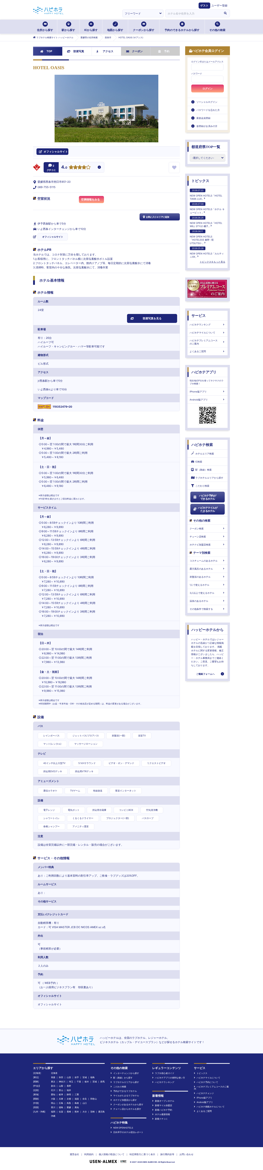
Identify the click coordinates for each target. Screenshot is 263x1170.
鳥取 (69, 1103)
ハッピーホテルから (207, 630)
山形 (69, 1077)
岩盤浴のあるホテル (200, 576)
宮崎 (92, 1111)
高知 (77, 1107)
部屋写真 (78, 51)
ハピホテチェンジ (205, 1093)
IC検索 (198, 461)
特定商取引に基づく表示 (142, 1154)
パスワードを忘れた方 (208, 110)
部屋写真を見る (152, 318)
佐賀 (61, 1111)
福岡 (53, 1111)
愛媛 (69, 1107)
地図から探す (115, 30)
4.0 (64, 167)
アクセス (108, 51)
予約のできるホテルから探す (182, 30)
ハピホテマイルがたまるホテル (207, 509)
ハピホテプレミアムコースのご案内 (204, 342)
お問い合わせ (186, 1154)
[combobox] (193, 13)
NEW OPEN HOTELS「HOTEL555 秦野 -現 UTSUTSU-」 (202, 237)
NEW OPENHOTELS (123, 1127)
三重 (77, 1094)
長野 (69, 1086)
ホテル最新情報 (162, 1114)
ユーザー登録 (219, 5)
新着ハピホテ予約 (163, 1109)
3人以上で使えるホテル (202, 592)
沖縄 (53, 1116)
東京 (53, 1081)
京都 (69, 1098)
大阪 (53, 1098)
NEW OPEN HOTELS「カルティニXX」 (207, 252)
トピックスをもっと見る (212, 261)
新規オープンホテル (164, 1101)
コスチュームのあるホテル (204, 560)
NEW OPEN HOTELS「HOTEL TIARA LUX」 (206, 194)
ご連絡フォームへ (205, 673)
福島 (92, 1077)
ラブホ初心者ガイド (164, 1073)
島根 (77, 1103)
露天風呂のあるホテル (201, 568)
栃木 (87, 1081)
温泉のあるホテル (199, 600)
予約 (166, 51)
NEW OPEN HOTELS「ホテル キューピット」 (207, 208)
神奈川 (62, 1081)
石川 (53, 1090)
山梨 (61, 1086)
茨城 (94, 1081)
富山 (61, 1090)
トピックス (200, 181)
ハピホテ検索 (202, 445)
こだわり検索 (202, 485)
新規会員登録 (203, 118)
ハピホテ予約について (207, 1082)
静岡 (69, 1094)
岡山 (53, 1103)
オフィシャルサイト (52, 236)
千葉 (79, 1081)
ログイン (208, 88)
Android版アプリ (199, 399)
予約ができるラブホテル (125, 1091)
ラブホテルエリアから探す (209, 477)
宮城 (84, 1077)
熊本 (77, 1111)
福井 (69, 1090)
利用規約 (89, 1154)
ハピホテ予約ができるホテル (207, 497)
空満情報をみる (90, 199)
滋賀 (77, 1098)
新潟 (53, 1086)
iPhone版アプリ (198, 391)
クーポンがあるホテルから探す (128, 1104)
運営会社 (74, 1154)
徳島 (61, 1107)
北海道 (54, 1073)
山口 (84, 1103)
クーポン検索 (197, 528)
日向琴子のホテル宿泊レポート (128, 1132)
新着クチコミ (161, 1118)
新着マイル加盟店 (163, 1105)
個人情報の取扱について (111, 1154)
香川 (53, 1107)
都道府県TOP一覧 (205, 147)
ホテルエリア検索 (204, 453)
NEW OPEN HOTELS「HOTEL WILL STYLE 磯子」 (206, 222)
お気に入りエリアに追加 (157, 216)
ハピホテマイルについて (202, 332)
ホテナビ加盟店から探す (125, 1100)
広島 (61, 1103)
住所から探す (45, 30)
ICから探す (91, 30)
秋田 (61, 1077)
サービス (198, 316)
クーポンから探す (143, 30)
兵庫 (61, 1098)
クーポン (137, 51)
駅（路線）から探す (123, 1077)
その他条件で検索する (201, 609)
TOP (49, 51)
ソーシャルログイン (206, 101)
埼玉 (71, 1081)
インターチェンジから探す (126, 1073)
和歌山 (93, 1098)
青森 (53, 1077)
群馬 (102, 1081)
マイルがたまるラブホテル (126, 1095)
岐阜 (61, 1094)
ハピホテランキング (200, 324)
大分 (84, 1111)
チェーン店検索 (198, 536)
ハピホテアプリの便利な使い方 (170, 1077)
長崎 (69, 1111)
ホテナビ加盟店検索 (200, 544)
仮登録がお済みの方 (206, 126)
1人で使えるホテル (199, 584)
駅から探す (68, 30)
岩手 (77, 1077)
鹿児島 (101, 1111)
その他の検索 (217, 30)
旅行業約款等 (167, 1154)
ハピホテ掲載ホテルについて (211, 1106)
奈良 (84, 1098)
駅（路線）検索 (203, 469)
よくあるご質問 (198, 351)
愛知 (53, 1094)
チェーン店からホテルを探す (127, 1109)
